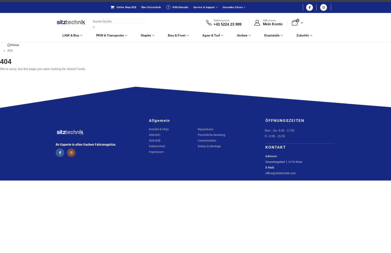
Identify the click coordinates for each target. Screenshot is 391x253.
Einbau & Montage (209, 146)
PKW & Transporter (110, 35)
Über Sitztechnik (151, 7)
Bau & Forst (176, 35)
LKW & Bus (70, 35)
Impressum (156, 152)
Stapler (146, 35)
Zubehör (302, 35)
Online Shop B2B (126, 7)
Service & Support (204, 7)
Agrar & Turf (211, 35)
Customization (207, 140)
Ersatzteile (271, 35)
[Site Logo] (71, 22)
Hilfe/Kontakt (180, 7)
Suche (97, 21)
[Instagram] (323, 7)
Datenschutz (157, 146)
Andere (242, 35)
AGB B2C (154, 135)
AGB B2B (154, 140)
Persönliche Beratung (211, 135)
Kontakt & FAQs (159, 129)
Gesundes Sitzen (233, 7)
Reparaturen (205, 129)
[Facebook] (309, 7)
